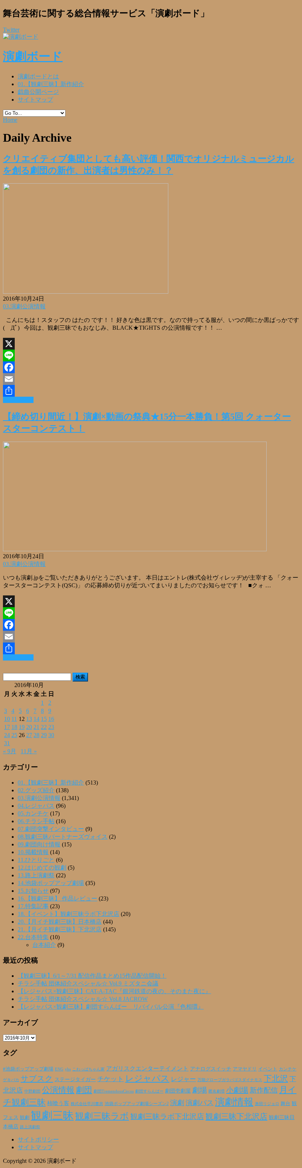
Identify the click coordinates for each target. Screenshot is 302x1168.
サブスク (37, 1079)
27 (29, 735)
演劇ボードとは (38, 76)
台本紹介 (44, 945)
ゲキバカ (11, 1080)
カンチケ (287, 1069)
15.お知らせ (33, 891)
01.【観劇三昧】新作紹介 (51, 84)
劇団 (84, 1090)
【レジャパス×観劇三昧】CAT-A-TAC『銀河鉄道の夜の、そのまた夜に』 (114, 991)
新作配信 (264, 1090)
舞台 (285, 1103)
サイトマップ (35, 99)
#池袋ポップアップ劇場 (28, 1069)
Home (10, 120)
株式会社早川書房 (87, 1104)
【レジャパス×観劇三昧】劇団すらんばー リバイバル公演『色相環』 (111, 1007)
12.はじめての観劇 (42, 867)
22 (44, 727)
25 (14, 735)
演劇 (177, 1103)
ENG (59, 1069)
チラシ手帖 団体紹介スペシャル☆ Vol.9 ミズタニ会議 (88, 983)
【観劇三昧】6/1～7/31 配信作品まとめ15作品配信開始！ (92, 976)
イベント (267, 1069)
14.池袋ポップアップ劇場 (51, 883)
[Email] (151, 379)
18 (14, 727)
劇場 (199, 1090)
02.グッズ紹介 (36, 790)
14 (36, 719)
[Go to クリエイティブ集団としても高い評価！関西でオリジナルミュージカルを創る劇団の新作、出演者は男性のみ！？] (85, 292)
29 (44, 735)
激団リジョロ (267, 1103)
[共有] (151, 391)
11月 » (29, 751)
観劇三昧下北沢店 (236, 1116)
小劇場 (237, 1090)
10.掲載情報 (33, 852)
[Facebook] (151, 367)
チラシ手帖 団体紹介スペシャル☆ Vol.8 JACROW (83, 999)
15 (44, 719)
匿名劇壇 (216, 1091)
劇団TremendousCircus (114, 1091)
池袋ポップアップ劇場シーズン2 (137, 1103)
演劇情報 (234, 1102)
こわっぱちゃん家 (88, 1069)
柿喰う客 (58, 1103)
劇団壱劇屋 (178, 1091)
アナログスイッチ (210, 1069)
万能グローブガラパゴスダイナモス (229, 1080)
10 (7, 719)
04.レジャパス (36, 806)
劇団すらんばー (149, 1091)
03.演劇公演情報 (24, 306)
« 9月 (9, 751)
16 (51, 719)
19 (22, 727)
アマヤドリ (245, 1069)
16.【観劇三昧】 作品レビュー (57, 898)
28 (36, 735)
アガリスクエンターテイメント (147, 1068)
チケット (110, 1079)
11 (14, 719)
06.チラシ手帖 (36, 821)
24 (7, 735)
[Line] (151, 355)
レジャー (183, 1079)
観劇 (24, 1117)
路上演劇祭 (30, 1127)
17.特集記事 (33, 906)
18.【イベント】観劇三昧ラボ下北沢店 (68, 914)
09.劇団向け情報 (39, 844)
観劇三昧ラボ (102, 1116)
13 (29, 719)
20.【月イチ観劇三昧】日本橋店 (60, 922)
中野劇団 (32, 1091)
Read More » (18, 400)
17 (7, 727)
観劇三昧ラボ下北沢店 (167, 1116)
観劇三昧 (52, 1115)
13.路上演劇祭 (36, 875)
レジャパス (147, 1078)
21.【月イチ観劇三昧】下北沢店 (60, 929)
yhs (68, 1069)
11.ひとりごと (36, 860)
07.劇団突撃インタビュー (51, 829)
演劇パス (200, 1103)
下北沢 (276, 1078)
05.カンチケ (33, 813)
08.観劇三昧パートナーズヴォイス (63, 836)
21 (36, 727)
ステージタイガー (75, 1079)
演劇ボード (33, 56)
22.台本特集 (33, 937)
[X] (151, 344)
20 (29, 727)
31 (7, 743)
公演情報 (58, 1090)
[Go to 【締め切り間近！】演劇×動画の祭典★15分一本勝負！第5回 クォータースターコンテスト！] (135, 549)
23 (51, 727)
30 (51, 735)
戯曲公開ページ (38, 92)
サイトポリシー (38, 1139)
